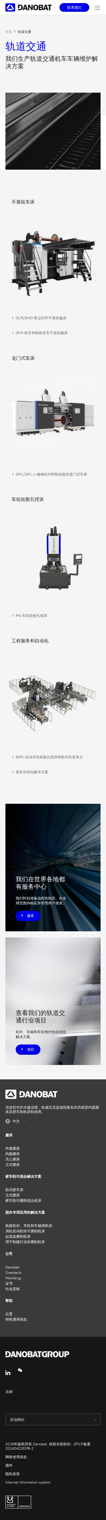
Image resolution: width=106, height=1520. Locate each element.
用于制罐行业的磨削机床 (25, 1242)
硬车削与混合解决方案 (23, 1176)
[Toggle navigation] (97, 7)
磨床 (9, 1135)
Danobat (12, 1267)
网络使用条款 (16, 1457)
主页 (8, 32)
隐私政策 (12, 1473)
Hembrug (13, 1278)
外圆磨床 (12, 1148)
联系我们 (74, 7)
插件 (9, 1465)
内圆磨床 (12, 1153)
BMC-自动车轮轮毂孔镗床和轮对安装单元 (49, 757)
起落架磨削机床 (18, 1236)
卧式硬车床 (14, 1189)
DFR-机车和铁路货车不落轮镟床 (42, 333)
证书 (9, 1283)
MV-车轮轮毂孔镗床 (31, 615)
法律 (9, 1391)
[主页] (29, 7)
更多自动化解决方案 (32, 772)
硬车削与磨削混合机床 (23, 1200)
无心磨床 (12, 1159)
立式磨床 (12, 1164)
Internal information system (28, 1482)
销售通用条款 (16, 1319)
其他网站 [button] (17, 1419)
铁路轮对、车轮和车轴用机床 (28, 1225)
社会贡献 (12, 1288)
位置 (9, 1314)
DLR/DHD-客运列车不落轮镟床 (41, 318)
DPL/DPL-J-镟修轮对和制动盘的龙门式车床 (51, 474)
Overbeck (13, 1272)
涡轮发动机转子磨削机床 (25, 1231)
